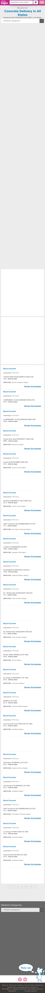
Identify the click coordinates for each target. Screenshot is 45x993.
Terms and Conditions (17, 985)
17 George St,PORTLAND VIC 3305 (15, 832)
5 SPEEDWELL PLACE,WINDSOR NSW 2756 (19, 400)
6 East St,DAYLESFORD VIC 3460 (15, 855)
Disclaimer (39, 985)
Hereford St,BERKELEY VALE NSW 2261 (17, 501)
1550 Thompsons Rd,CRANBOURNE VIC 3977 (19, 524)
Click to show (12, 378)
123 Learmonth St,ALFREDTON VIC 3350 (17, 724)
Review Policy (11, 987)
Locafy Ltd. (20, 991)
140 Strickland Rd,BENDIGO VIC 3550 (16, 785)
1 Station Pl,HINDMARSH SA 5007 (15, 547)
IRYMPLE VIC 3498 (10, 701)
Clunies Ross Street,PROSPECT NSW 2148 (18, 439)
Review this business (32, 386)
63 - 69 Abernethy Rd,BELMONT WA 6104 (17, 593)
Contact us (34, 987)
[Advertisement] (22, 124)
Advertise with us (23, 987)
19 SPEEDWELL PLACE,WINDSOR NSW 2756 (19, 419)
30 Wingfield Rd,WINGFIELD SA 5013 (16, 570)
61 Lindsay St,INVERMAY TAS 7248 (15, 678)
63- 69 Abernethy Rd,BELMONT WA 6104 (17, 632)
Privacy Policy (29, 985)
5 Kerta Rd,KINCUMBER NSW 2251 (15, 462)
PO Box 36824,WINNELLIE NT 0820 (15, 655)
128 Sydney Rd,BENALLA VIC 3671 (15, 762)
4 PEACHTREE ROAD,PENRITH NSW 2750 (18, 377)
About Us (5, 985)
